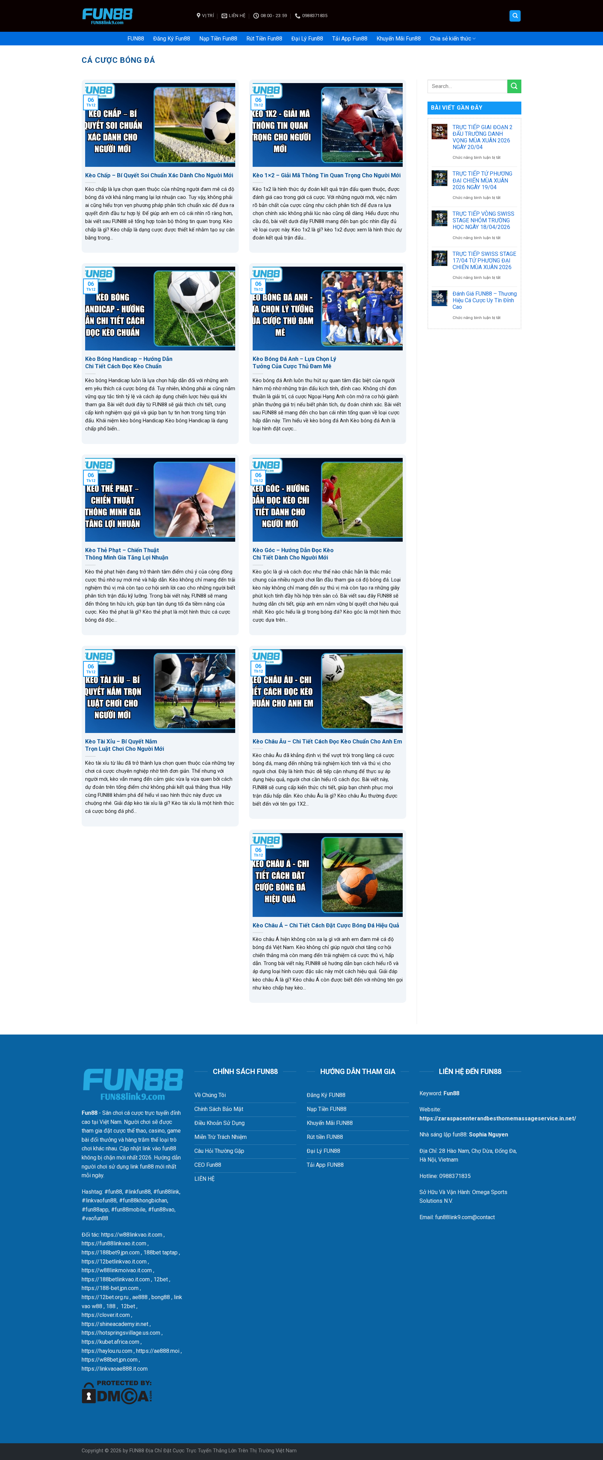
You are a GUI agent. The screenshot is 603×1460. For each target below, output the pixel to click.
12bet (161, 1279)
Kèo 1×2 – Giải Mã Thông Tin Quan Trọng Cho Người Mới (327, 175)
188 (111, 1306)
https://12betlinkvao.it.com (114, 1261)
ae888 (140, 1297)
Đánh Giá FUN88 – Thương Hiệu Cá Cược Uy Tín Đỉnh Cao (485, 300)
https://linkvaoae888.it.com (115, 1368)
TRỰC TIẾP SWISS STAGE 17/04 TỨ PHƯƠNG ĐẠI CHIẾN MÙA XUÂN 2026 (484, 260)
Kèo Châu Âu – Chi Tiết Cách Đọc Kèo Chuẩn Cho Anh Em (327, 741)
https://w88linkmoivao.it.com (117, 1270)
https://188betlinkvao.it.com (116, 1279)
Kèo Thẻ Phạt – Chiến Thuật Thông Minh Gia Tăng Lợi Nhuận (126, 554)
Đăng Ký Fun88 (171, 38)
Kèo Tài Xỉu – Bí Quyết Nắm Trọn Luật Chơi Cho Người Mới (124, 745)
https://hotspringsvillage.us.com (121, 1332)
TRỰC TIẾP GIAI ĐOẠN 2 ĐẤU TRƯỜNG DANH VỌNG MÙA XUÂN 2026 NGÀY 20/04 (483, 137)
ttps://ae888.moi (159, 1351)
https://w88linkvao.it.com (131, 1234)
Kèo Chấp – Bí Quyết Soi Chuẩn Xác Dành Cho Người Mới (159, 175)
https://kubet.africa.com (110, 1342)
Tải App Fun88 (349, 38)
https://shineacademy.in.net (115, 1324)
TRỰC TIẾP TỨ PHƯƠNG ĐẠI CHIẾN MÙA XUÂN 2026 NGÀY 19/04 (482, 180)
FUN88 (135, 38)
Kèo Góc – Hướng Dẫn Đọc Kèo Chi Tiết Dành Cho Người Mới (293, 554)
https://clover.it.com (106, 1315)
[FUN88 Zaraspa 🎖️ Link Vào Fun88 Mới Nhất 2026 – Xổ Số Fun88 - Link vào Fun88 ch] (134, 16)
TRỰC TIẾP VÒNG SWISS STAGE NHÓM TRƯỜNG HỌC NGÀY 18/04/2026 (483, 220)
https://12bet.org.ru (105, 1297)
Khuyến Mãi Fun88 (399, 38)
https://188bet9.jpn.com (111, 1252)
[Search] (515, 16)
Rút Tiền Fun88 (264, 38)
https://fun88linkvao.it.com (114, 1243)
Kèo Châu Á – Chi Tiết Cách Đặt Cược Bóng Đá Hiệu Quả (326, 925)
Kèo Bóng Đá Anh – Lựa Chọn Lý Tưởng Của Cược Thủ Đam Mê (294, 363)
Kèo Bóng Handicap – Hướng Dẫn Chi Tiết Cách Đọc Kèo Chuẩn (128, 363)
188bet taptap (160, 1252)
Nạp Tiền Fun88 (218, 38)
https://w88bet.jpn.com (109, 1359)
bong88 (160, 1297)
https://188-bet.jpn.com (110, 1288)
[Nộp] (514, 86)
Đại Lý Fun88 (307, 38)
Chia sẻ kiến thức (450, 38)
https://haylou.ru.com (107, 1351)
